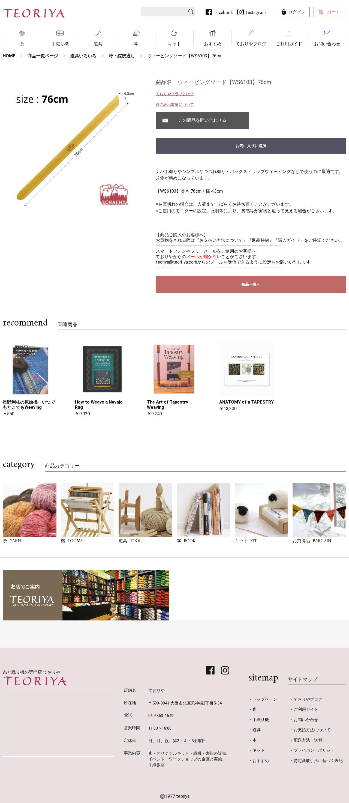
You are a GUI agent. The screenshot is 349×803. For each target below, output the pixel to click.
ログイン (297, 11)
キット (174, 43)
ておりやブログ (251, 43)
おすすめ (212, 43)
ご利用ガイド (289, 43)
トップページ (264, 699)
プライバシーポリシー (314, 750)
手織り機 (60, 43)
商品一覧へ (250, 284)
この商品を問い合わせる (202, 120)
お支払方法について (312, 729)
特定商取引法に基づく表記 (318, 760)
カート (333, 11)
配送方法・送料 (308, 740)
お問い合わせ (327, 43)
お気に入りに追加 (251, 146)
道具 (98, 43)
